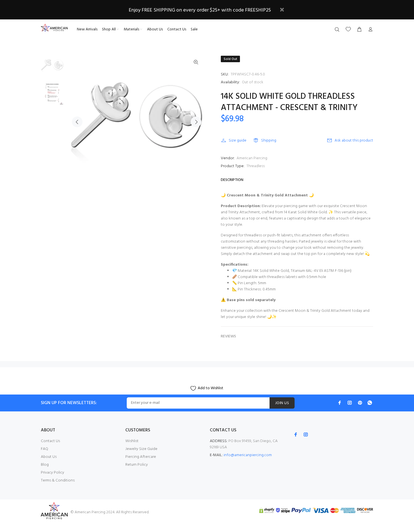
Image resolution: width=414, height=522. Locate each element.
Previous (77, 122)
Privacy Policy (52, 472)
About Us (49, 457)
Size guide (237, 140)
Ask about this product (354, 140)
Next (196, 122)
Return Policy (136, 464)
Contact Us (50, 441)
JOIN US (282, 403)
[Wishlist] (348, 29)
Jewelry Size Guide (141, 449)
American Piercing (252, 158)
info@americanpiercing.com (248, 455)
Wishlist (132, 441)
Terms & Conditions (58, 480)
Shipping (268, 140)
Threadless (255, 166)
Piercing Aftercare (140, 457)
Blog (45, 464)
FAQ (44, 449)
